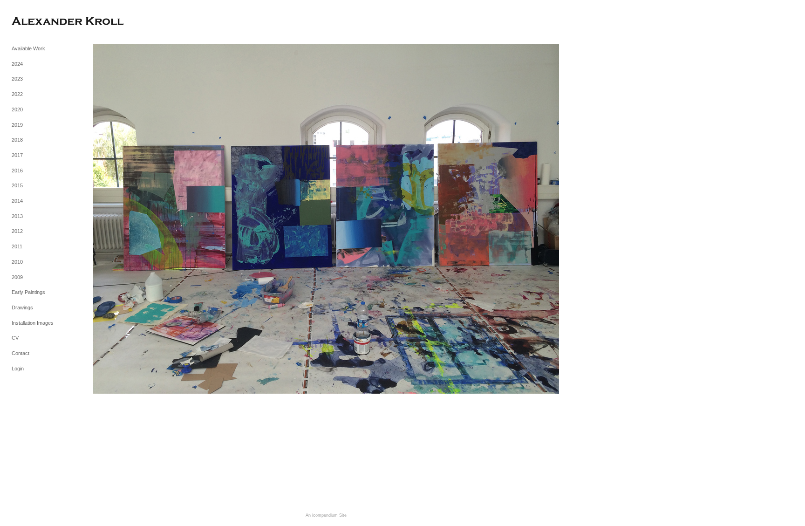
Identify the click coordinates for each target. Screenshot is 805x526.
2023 (17, 79)
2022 (17, 94)
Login (18, 368)
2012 (17, 231)
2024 (17, 64)
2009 (17, 277)
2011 (17, 246)
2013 (17, 216)
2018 (17, 140)
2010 (17, 262)
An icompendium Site (326, 515)
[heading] (35, 22)
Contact (20, 353)
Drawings (22, 307)
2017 (17, 155)
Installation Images (33, 323)
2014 (17, 201)
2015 (17, 185)
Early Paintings (28, 292)
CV (15, 338)
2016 (17, 170)
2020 (17, 109)
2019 (17, 125)
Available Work (28, 48)
